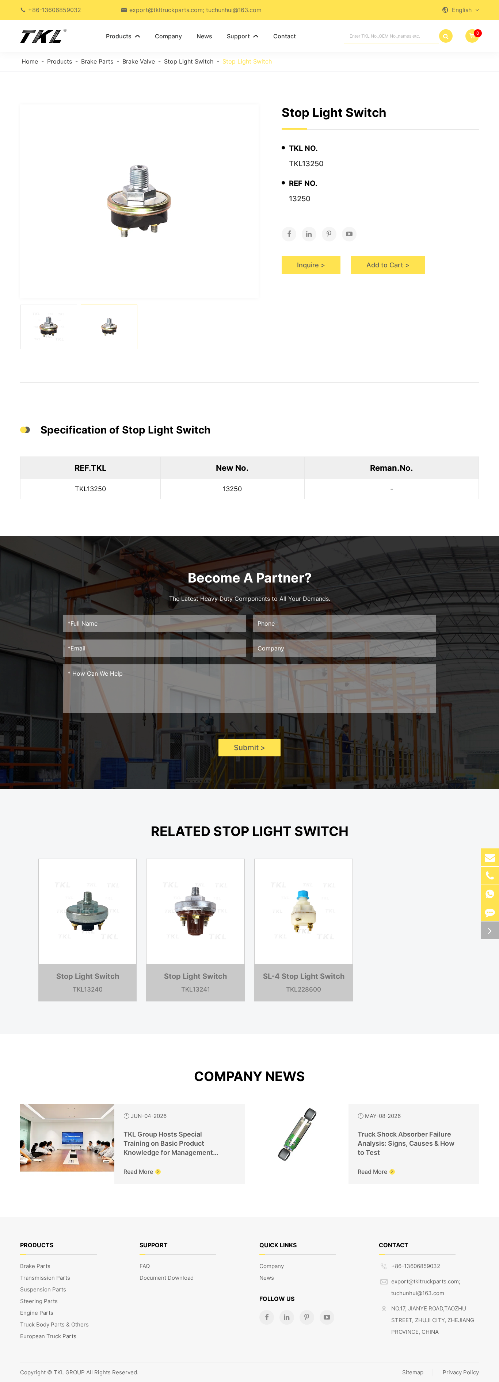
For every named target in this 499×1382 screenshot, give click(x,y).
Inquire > (311, 265)
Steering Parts (39, 1301)
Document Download (167, 1277)
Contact (284, 36)
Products (123, 36)
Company (168, 36)
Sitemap (412, 1372)
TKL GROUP (69, 1372)
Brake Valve (138, 61)
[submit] (446, 36)
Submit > (249, 747)
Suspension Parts (43, 1289)
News (204, 36)
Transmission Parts (45, 1277)
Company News (249, 1076)
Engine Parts (36, 1312)
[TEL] (490, 876)
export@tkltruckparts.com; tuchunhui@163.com (195, 10)
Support (243, 36)
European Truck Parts (48, 1336)
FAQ (145, 1266)
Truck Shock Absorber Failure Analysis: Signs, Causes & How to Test (406, 1143)
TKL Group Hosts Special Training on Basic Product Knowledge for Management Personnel (168, 1143)
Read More (141, 1171)
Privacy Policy (461, 1372)
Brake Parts (97, 61)
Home (30, 61)
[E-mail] (490, 857)
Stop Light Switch (188, 61)
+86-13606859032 (54, 10)
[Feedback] (490, 912)
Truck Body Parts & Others (54, 1324)
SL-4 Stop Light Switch (303, 976)
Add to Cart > (388, 265)
